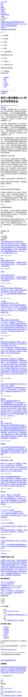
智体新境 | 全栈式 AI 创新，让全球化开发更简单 (14, 560)
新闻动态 (6, 629)
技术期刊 (6, 85)
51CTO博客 (7, 614)
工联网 (10, 670)
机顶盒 (12, 510)
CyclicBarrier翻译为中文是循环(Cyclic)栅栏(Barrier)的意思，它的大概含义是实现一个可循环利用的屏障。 (14, 515)
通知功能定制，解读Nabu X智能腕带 (12, 358)
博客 (2, 3)
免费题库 (14, 25)
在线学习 (3, 27)
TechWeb (6, 669)
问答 (7, 29)
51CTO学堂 (7, 620)
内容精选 (6, 77)
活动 (5, 87)
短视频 (14, 22)
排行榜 (10, 22)
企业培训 (3, 12)
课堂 (9, 29)
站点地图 (6, 631)
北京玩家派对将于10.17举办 (9, 303)
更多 (8, 578)
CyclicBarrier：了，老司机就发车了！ (12, 511)
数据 (4, 399)
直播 (14, 29)
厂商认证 (24, 24)
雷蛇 (2, 233)
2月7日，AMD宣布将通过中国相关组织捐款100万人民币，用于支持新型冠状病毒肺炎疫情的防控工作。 (14, 546)
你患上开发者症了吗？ (8, 260)
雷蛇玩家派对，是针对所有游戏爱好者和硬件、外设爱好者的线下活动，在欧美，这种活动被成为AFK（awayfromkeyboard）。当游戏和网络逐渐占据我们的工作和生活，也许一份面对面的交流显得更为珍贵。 (14, 308)
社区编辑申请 (4, 91)
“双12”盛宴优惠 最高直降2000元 (11, 401)
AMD (2, 553)
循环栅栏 (11, 523)
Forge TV (7, 510)
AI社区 (6, 83)
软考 (10, 24)
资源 (4, 29)
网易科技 (13, 667)
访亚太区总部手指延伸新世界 (12, 241)
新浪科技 (3, 667)
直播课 (17, 22)
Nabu (2, 381)
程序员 (2, 286)
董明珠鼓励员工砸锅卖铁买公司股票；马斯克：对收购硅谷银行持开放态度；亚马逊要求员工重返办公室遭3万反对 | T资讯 (14, 343)
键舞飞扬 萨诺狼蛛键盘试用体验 (11, 476)
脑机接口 (3, 460)
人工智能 (10, 460)
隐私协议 (6, 638)
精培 (11, 620)
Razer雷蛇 (3, 301)
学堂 (2, 5)
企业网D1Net (7, 672)
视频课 (2, 22)
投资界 (13, 672)
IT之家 (6, 670)
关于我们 (6, 627)
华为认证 (19, 24)
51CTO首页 (4, 1)
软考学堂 (21, 22)
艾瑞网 (11, 669)
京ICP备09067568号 (11, 649)
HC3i (13, 611)
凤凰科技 (18, 667)
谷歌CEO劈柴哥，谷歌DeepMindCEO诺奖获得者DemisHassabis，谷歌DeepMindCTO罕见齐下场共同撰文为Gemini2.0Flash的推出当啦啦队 (14, 469)
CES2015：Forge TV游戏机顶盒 (10, 495)
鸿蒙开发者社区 (5, 14)
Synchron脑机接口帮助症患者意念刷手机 (13, 447)
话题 (5, 81)
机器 (7, 460)
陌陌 (2, 444)
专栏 (12, 29)
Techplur (17, 611)
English (5, 634)
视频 (5, 79)
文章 (2, 29)
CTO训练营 (21, 620)
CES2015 (3, 510)
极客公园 (14, 670)
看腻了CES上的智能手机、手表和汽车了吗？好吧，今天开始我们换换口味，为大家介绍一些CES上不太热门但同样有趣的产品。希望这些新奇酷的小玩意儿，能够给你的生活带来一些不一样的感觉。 (14, 500)
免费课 (2, 11)
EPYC (5, 553)
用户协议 (6, 636)
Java (7, 523)
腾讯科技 (8, 667)
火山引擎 (21, 672)
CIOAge (10, 611)
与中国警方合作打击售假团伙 (10, 320)
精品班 (2, 7)
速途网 (19, 669)
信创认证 (14, 24)
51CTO (6, 611)
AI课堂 (2, 16)
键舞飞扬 (3, 491)
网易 (4, 444)
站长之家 (15, 669)
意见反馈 (6, 632)
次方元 (17, 672)
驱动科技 (23, 667)
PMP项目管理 (8, 25)
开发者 (2, 271)
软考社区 (3, 9)
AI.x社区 (18, 692)
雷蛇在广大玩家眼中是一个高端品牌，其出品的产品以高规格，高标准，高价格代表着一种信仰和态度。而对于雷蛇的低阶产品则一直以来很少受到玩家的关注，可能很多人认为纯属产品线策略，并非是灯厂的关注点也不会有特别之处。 (14, 482)
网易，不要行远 (6, 423)
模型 (2, 399)
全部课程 (3, 24)
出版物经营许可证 (11, 660)
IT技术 (2, 25)
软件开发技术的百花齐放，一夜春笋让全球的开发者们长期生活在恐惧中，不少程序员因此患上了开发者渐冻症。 (14, 264)
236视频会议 (20, 670)
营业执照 (3, 660)
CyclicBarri (3, 523)
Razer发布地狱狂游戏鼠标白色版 (11, 288)
